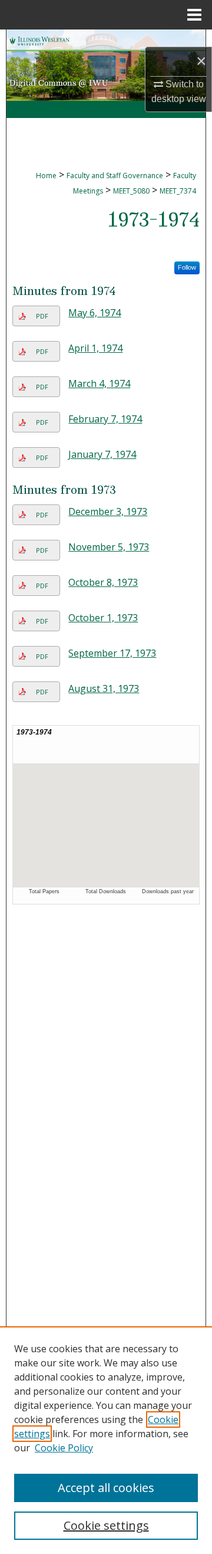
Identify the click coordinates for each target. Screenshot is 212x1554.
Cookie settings (106, 1525)
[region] (106, 1440)
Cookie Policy (64, 1447)
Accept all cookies (106, 1488)
